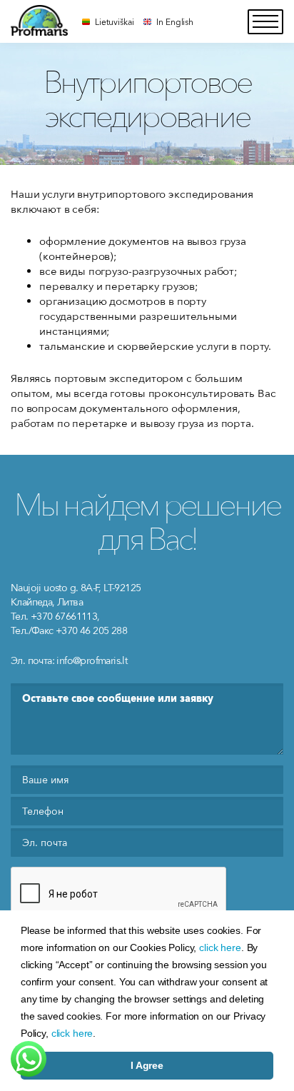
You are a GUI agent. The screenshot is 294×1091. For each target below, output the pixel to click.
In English (174, 21)
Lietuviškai (114, 21)
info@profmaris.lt (91, 660)
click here (220, 947)
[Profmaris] (39, 20)
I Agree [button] (147, 1065)
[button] (100, 1034)
